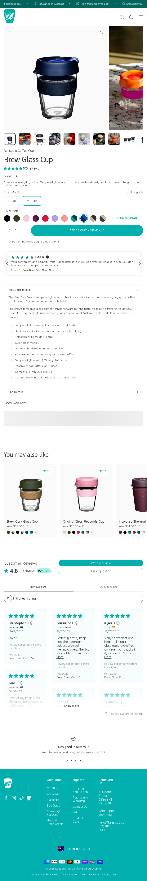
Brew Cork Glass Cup (22, 521)
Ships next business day (23, 241)
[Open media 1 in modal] (101, 32)
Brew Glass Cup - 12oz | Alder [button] (115, 677)
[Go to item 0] (10, 139)
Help (75, 812)
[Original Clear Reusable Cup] (86, 490)
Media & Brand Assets (55, 822)
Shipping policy (109, 874)
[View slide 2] (71, 760)
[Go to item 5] (69, 139)
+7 (35, 532)
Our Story (53, 788)
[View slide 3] (76, 760)
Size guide (136, 192)
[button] (13, 168)
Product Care (78, 819)
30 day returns (50, 241)
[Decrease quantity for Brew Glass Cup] (8, 230)
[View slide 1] (66, 760)
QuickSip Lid (44, 371)
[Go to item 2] (25, 139)
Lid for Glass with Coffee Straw (56, 377)
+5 (92, 532)
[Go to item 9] (129, 139)
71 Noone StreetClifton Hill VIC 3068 (105, 797)
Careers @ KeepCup (53, 813)
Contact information (90, 874)
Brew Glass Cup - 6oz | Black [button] (21, 658)
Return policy (52, 874)
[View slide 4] (80, 760)
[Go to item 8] (114, 139)
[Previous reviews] (7, 263)
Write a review (101, 563)
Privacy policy (37, 874)
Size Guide (53, 805)
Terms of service (69, 874)
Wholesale (53, 794)
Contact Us (80, 806)
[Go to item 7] (99, 139)
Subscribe (53, 800)
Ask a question (101, 571)
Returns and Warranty (80, 799)
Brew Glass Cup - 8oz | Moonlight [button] (69, 677)
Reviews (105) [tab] (38, 586)
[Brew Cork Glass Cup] (30, 490)
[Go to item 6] (84, 139)
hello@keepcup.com (113, 822)
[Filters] (8, 598)
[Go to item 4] (54, 139)
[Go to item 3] (40, 139)
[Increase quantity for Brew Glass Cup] (23, 230)
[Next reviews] (139, 263)
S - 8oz (12, 201)
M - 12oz (32, 201)
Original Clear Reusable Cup (83, 521)
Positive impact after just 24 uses (36, 366)
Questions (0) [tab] (108, 586)
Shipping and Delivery (81, 790)
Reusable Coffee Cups (19, 151)
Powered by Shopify (88, 868)
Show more (71, 706)
